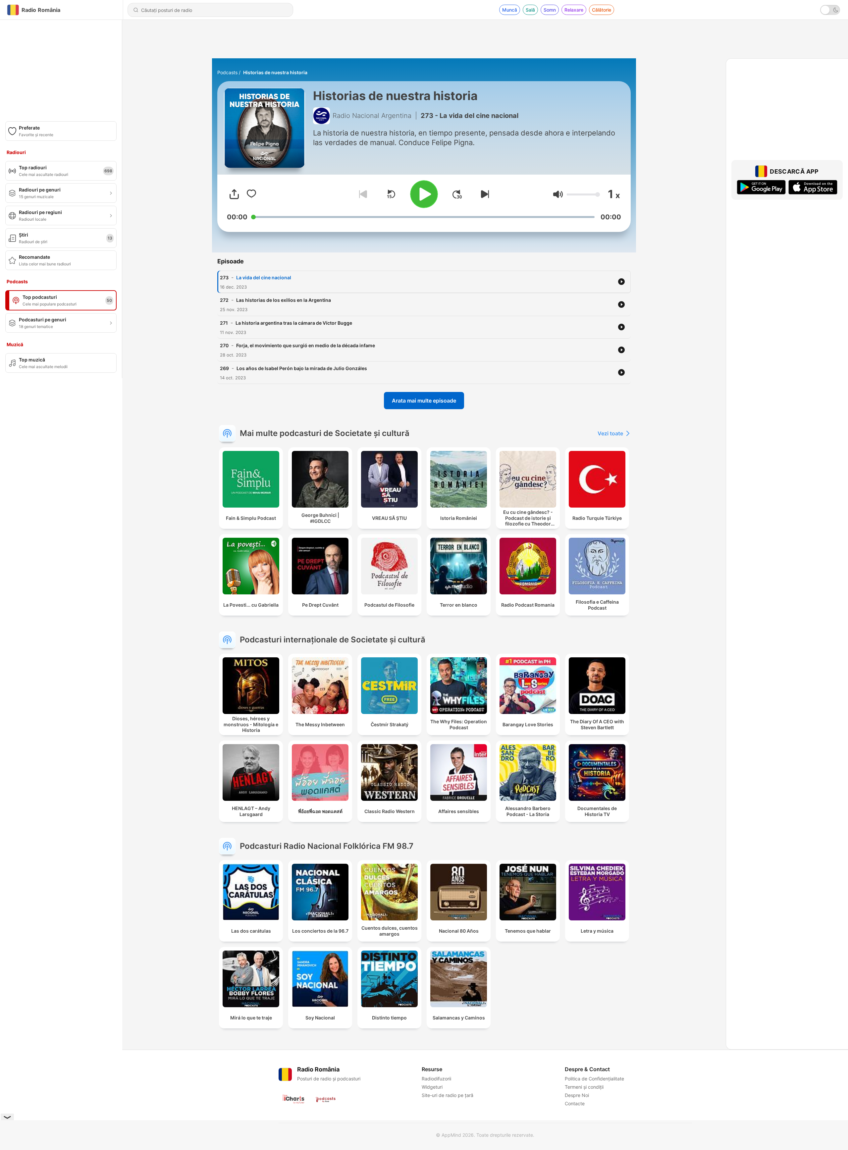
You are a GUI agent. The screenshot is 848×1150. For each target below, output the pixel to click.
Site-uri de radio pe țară (447, 1095)
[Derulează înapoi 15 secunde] (391, 194)
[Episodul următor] (483, 194)
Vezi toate (610, 433)
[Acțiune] (234, 194)
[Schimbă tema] (830, 10)
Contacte (575, 1103)
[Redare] (424, 194)
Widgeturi (432, 1087)
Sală (530, 10)
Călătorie (601, 10)
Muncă (509, 10)
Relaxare (573, 10)
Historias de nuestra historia (275, 72)
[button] (558, 194)
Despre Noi (577, 1095)
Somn (550, 10)
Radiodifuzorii (436, 1078)
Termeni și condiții (584, 1087)
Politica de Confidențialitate (594, 1078)
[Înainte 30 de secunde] (457, 194)
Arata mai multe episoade (424, 400)
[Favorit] (251, 194)
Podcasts (227, 72)
